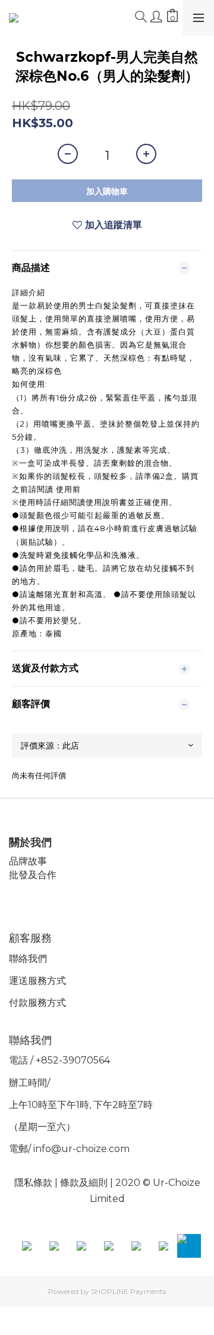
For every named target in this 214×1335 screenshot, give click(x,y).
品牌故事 (28, 861)
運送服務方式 (37, 980)
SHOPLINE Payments (128, 1291)
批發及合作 (32, 874)
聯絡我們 (28, 958)
